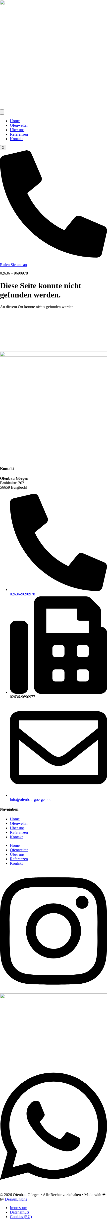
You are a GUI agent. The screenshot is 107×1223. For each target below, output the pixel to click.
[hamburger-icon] (2, 112)
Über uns (17, 130)
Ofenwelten (19, 125)
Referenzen (19, 134)
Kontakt (16, 139)
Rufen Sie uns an (13, 265)
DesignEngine (16, 1199)
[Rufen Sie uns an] (53, 256)
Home (15, 121)
